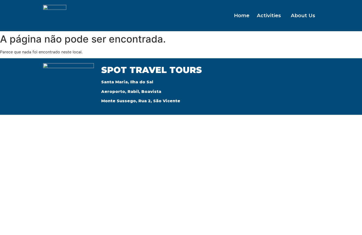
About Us (303, 15)
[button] (270, 15)
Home (241, 15)
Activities (269, 15)
